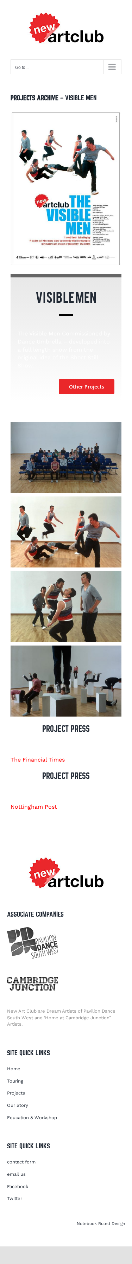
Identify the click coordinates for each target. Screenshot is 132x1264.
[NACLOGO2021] (66, 854)
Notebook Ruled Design (101, 1223)
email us (16, 1174)
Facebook (17, 1186)
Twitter (14, 1198)
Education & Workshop (32, 1117)
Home (13, 1068)
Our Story (17, 1105)
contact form (21, 1161)
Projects (16, 1093)
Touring (15, 1081)
